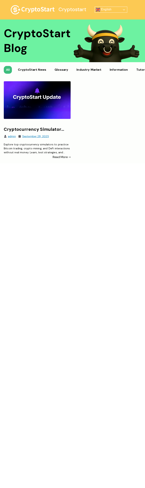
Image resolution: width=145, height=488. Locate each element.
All (8, 70)
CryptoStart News (32, 70)
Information (119, 70)
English (105, 9)
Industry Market (88, 70)
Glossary (61, 70)
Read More (60, 157)
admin (12, 136)
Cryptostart (72, 9)
